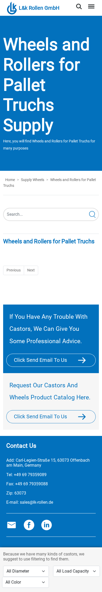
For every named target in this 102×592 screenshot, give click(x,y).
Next (31, 270)
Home (10, 180)
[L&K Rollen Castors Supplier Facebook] (29, 525)
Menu (90, 3)
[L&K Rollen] (85, 360)
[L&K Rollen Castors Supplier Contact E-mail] (11, 525)
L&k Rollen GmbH (39, 8)
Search (78, 3)
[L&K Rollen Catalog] (85, 416)
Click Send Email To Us (40, 360)
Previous (14, 270)
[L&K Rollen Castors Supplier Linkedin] (46, 525)
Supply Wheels (32, 180)
